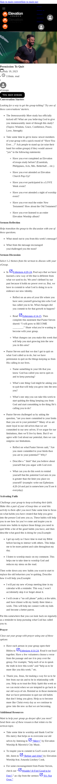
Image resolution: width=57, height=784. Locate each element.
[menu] (4, 8)
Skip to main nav (29, 1)
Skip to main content (10, 1)
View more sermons (12, 95)
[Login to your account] (41, 27)
